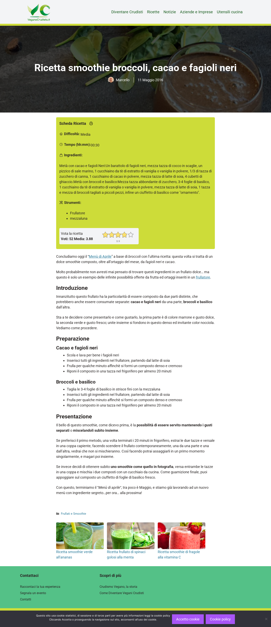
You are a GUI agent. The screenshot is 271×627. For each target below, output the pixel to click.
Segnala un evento (33, 593)
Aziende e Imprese (196, 12)
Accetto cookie (188, 619)
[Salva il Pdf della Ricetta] (91, 124)
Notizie (169, 12)
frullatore (203, 277)
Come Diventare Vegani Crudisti (122, 593)
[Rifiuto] (266, 619)
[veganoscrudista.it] (38, 12)
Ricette (153, 12)
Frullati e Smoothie (73, 513)
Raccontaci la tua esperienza (40, 587)
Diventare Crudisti (127, 12)
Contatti (25, 599)
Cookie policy (220, 619)
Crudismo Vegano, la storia (118, 587)
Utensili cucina (230, 12)
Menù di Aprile (100, 256)
